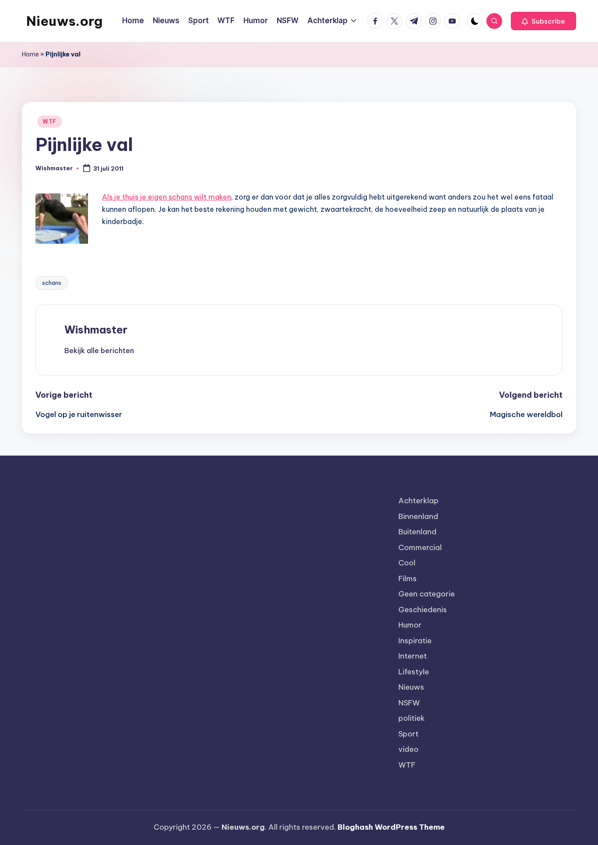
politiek (411, 718)
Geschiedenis (422, 609)
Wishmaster (95, 329)
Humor (410, 625)
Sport (408, 734)
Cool (406, 563)
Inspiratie (415, 640)
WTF (49, 121)
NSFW (409, 703)
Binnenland (418, 516)
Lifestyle (413, 672)
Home (30, 54)
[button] (543, 21)
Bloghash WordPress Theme (391, 827)
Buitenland (417, 531)
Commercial (420, 547)
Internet (412, 656)
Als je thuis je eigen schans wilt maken (166, 197)
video (408, 749)
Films (407, 578)
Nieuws (411, 687)
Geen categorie (426, 594)
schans (51, 282)
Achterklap (418, 500)
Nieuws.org (64, 21)
